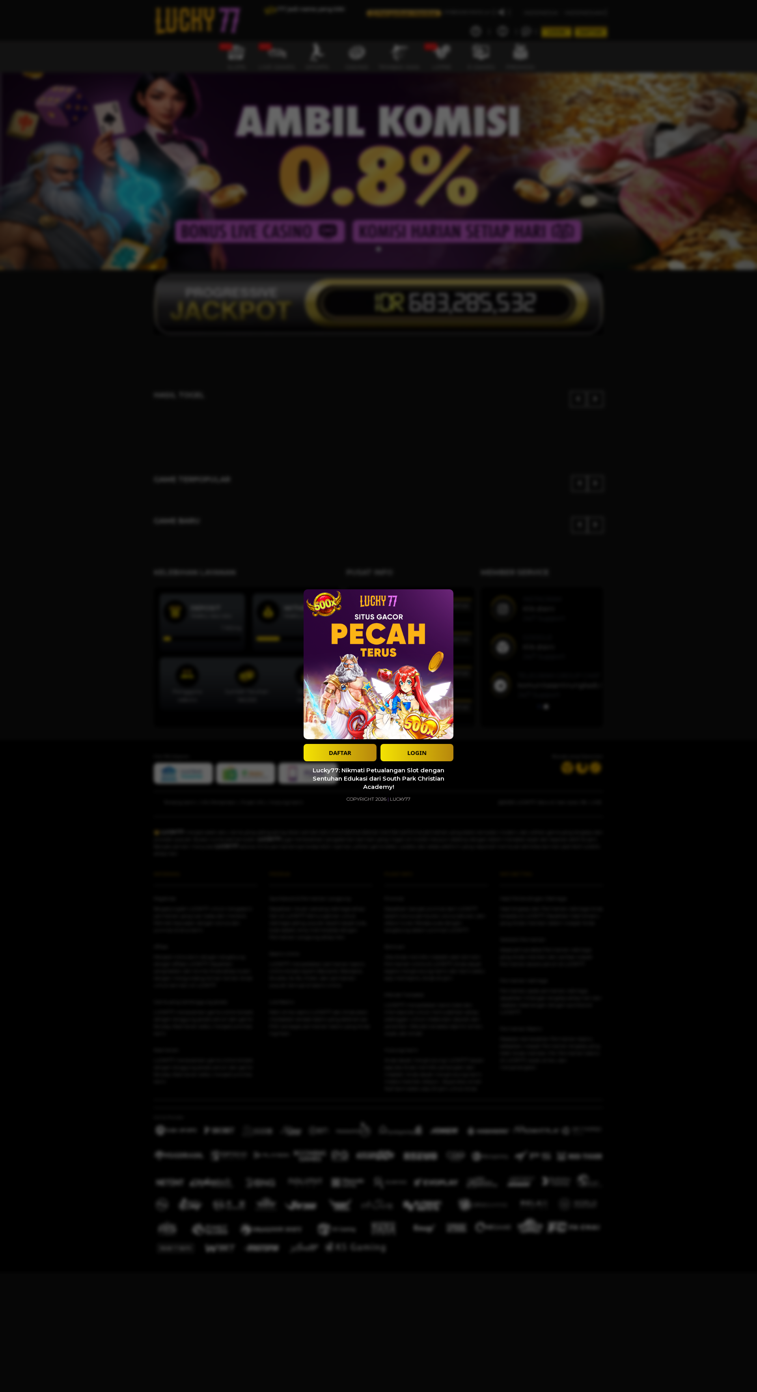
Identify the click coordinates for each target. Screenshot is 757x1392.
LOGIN (417, 753)
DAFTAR (340, 753)
